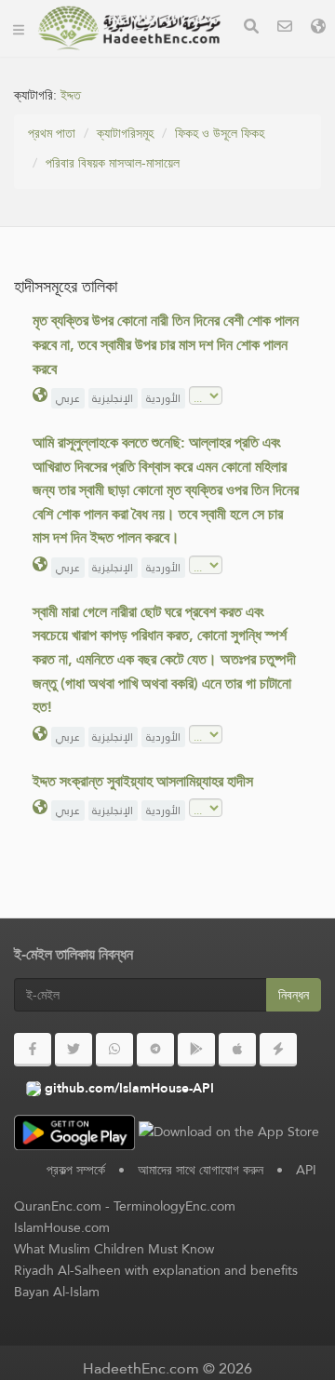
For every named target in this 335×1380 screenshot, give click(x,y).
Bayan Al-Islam (57, 1292)
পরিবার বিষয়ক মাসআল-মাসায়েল (113, 163)
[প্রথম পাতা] (18, 28)
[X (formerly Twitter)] (73, 1049)
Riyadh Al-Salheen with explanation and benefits (156, 1270)
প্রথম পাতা (51, 133)
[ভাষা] (318, 28)
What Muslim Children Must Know (114, 1249)
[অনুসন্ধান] (251, 28)
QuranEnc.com (57, 1206)
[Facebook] (32, 1049)
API (306, 1170)
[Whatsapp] (114, 1049)
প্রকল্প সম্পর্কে (76, 1170)
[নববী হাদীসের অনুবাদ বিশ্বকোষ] (129, 28)
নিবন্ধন (293, 995)
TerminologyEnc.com (174, 1206)
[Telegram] (155, 1049)
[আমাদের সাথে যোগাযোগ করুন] (285, 28)
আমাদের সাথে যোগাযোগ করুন (200, 1170)
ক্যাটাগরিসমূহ (125, 133)
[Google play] (196, 1049)
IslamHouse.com (62, 1227)
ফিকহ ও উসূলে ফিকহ (219, 133)
